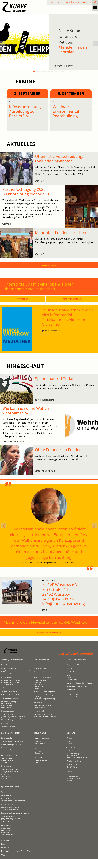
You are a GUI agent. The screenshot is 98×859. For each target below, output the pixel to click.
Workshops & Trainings (8, 750)
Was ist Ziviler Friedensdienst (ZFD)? (77, 693)
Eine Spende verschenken (9, 820)
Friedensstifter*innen (40, 672)
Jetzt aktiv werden (6, 758)
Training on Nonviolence (8, 668)
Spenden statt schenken (8, 816)
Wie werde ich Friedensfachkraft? (77, 686)
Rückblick (4, 762)
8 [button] (60, 72)
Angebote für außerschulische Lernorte (13, 716)
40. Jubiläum (70, 766)
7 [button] (56, 72)
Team (68, 775)
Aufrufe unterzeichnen (8, 760)
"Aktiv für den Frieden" (41, 668)
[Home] (14, 7)
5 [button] (49, 72)
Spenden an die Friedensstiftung (77, 757)
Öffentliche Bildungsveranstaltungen (12, 720)
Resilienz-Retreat (6, 707)
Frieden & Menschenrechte (9, 771)
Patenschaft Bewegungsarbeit (10, 807)
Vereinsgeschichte (72, 764)
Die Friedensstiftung (73, 754)
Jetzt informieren (51, 330)
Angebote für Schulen (8, 714)
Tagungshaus (38, 741)
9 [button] (63, 72)
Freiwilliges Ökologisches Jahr (43, 705)
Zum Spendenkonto (44, 400)
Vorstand (69, 743)
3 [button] (42, 72)
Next (95, 43)
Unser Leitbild (71, 745)
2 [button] (38, 72)
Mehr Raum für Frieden (74, 768)
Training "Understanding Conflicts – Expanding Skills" (15, 671)
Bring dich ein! (5, 776)
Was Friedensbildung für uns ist (43, 714)
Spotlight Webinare (7, 684)
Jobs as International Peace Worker (17, 851)
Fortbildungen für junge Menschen (44, 697)
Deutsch (51, 2)
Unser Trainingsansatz (8, 726)
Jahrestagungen (71, 747)
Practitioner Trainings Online (10, 682)
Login (3, 854)
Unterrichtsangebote (40, 680)
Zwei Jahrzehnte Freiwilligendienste (45, 716)
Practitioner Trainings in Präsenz (11, 680)
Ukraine (69, 677)
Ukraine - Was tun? (7, 834)
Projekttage (37, 682)
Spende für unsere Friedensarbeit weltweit (14, 801)
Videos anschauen (44, 471)
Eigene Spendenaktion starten (10, 818)
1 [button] (34, 72)
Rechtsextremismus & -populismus (12, 741)
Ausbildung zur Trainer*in (9, 693)
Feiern (36, 762)
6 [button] (52, 72)
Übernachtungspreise (40, 760)
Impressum (70, 780)
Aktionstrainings (6, 703)
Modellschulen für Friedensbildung (44, 670)
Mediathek (86, 2)
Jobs (78, 2)
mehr (44, 610)
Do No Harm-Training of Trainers (11, 695)
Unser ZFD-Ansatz (72, 697)
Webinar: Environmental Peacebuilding (66, 111)
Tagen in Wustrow (39, 752)
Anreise (36, 745)
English (60, 2)
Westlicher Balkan (72, 679)
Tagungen (37, 688)
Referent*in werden (40, 707)
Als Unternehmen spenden (9, 822)
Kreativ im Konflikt (7, 674)
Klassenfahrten (38, 684)
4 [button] (45, 72)
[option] (49, 42)
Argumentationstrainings (8, 702)
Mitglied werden (6, 828)
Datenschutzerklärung (73, 778)
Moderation (4, 748)
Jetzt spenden (22, 299)
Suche (97, 2)
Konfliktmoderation (7, 705)
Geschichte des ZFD (73, 695)
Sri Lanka (69, 674)
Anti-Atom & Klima (7, 775)
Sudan (69, 675)
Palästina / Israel (72, 672)
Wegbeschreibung (72, 776)
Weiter (38, 181)
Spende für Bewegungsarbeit (10, 797)
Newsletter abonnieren (49, 632)
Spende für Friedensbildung (9, 799)
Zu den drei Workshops (13, 441)
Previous (2, 43)
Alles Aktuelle (49, 265)
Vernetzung (4, 778)
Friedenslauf (5, 832)
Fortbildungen (38, 686)
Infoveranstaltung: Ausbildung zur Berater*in (25, 111)
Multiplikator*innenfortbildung (11, 718)
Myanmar (69, 668)
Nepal (68, 670)
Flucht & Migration (7, 773)
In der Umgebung (39, 743)
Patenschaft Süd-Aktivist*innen (11, 809)
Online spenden (6, 795)
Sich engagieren (6, 830)
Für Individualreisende (43, 757)
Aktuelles (70, 2)
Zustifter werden (72, 755)
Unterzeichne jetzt (63, 66)
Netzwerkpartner (39, 674)
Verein (69, 741)
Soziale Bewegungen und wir (10, 769)
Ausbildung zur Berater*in (9, 691)
